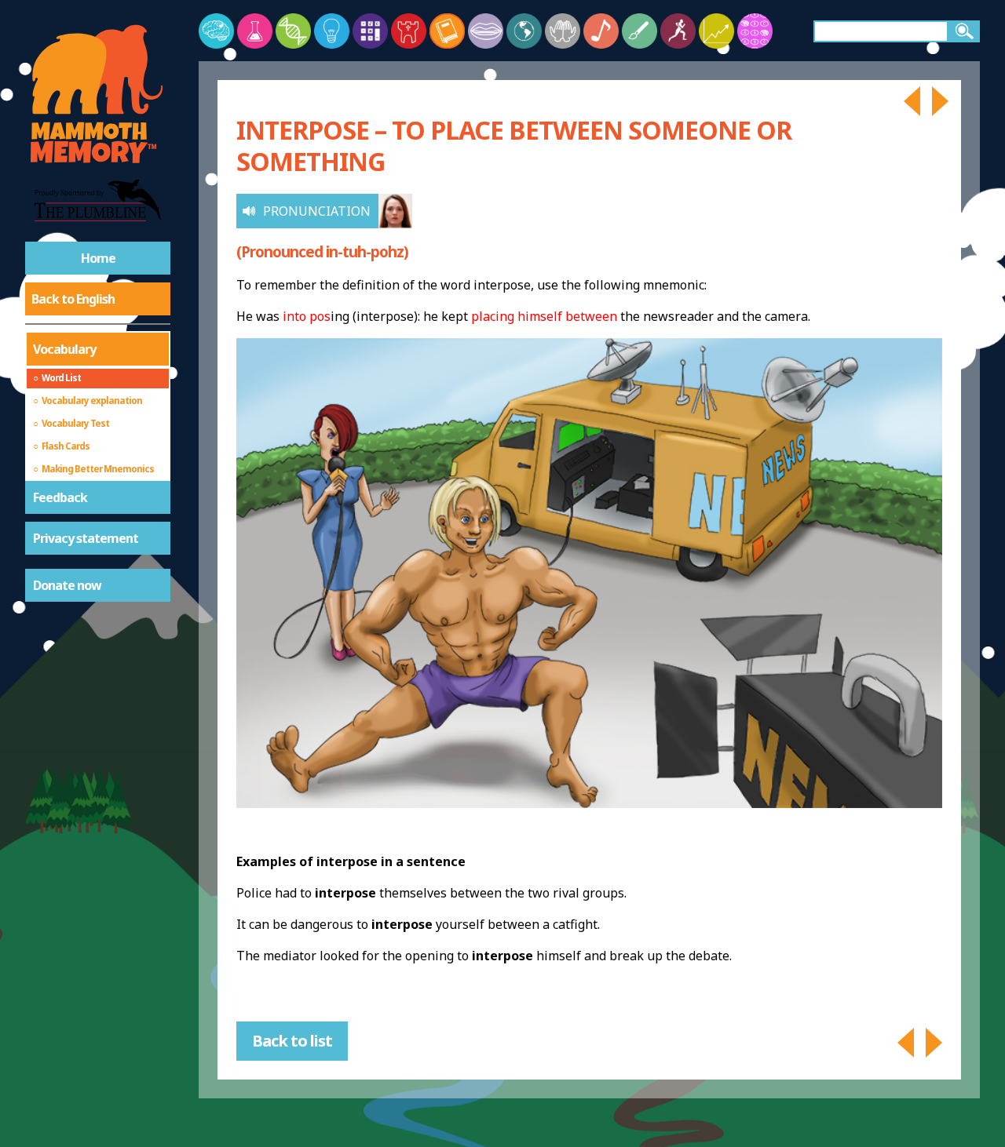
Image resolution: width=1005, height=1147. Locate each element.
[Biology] (293, 31)
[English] (447, 31)
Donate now (67, 585)
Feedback (60, 497)
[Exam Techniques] (755, 31)
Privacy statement (85, 538)
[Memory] (216, 31)
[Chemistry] (254, 31)
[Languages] (485, 31)
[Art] (639, 31)
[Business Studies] (716, 31)
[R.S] (562, 31)
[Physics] (331, 31)
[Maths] (370, 31)
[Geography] (524, 31)
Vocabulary (64, 349)
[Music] (601, 31)
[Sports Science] (678, 31)
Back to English (73, 299)
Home (98, 258)
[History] (408, 31)
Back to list (292, 1040)
